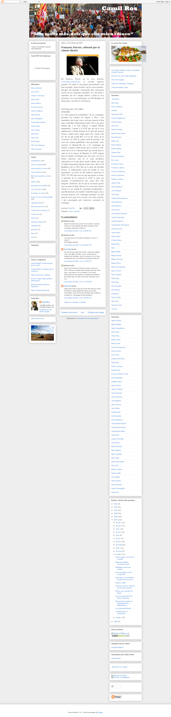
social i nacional (74, 211)
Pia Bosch (115, 294)
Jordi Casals (115, 412)
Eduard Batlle (116, 148)
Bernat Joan (115, 343)
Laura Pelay (35, 130)
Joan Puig (115, 194)
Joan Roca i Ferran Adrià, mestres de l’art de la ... (124, 578)
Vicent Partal (116, 481)
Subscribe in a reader (120, 667)
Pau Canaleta (116, 286)
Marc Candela (116, 454)
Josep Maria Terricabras (120, 225)
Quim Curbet (116, 297)
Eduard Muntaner (117, 156)
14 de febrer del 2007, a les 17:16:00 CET (78, 282)
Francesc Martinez (118, 171)
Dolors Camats (116, 366)
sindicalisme (35, 161)
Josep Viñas (115, 232)
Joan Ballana (116, 401)
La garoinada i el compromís (121, 612)
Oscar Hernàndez (117, 462)
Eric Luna (114, 160)
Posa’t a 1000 (120, 583)
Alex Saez (115, 103)
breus (33, 233)
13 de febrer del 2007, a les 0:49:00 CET (78, 245)
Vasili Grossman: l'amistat (40, 275)
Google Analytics (117, 647)
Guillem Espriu (116, 382)
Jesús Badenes (117, 187)
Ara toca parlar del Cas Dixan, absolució (123, 597)
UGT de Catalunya (38, 145)
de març (119, 551)
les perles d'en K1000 (39, 185)
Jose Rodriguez (37, 118)
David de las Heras (118, 133)
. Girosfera (115, 99)
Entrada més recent (69, 312)
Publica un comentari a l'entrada (75, 302)
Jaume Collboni (36, 111)
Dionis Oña (35, 99)
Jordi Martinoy (116, 202)
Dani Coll (114, 126)
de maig (119, 545)
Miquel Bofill (115, 252)
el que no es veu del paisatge (42, 197)
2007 (116, 520)
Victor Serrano (36, 149)
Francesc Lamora (117, 168)
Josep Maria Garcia (118, 427)
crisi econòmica (36, 172)
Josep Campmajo (117, 217)
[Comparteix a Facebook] (91, 208)
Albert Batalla (116, 324)
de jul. (118, 538)
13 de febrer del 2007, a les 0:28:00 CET (78, 231)
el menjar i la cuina (38, 193)
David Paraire (116, 137)
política (33, 182)
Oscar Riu (34, 138)
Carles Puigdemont (118, 118)
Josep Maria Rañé (118, 431)
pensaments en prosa (39, 168)
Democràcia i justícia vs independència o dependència (124, 603)
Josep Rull (115, 435)
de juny (119, 541)
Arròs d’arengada (117, 80)
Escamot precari (37, 107)
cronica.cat (35, 214)
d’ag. (118, 535)
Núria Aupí (115, 278)
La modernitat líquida (123, 608)
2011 (116, 507)
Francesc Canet (117, 164)
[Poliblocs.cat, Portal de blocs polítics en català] (120, 633)
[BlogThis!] (87, 208)
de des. (119, 522)
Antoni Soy (115, 336)
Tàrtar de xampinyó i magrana (122, 83)
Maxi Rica (34, 134)
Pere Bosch (115, 290)
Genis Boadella (116, 378)
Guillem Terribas (117, 179)
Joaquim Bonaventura (119, 198)
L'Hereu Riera (116, 240)
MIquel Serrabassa (118, 267)
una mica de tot (36, 189)
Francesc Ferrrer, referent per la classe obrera (125, 587)
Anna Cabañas (116, 107)
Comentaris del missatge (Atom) (88, 318)
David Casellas (116, 129)
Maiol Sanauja (116, 446)
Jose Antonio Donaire (119, 213)
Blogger (100, 712)
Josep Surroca (116, 229)
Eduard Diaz (115, 152)
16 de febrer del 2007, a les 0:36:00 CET (78, 298)
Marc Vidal (115, 458)
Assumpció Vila (116, 114)
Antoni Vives (115, 340)
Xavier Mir (115, 492)
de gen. (119, 617)
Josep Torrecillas (117, 439)
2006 (116, 621)
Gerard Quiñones (117, 175)
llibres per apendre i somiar (41, 176)
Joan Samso (35, 115)
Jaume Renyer (116, 393)
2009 (116, 513)
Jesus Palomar (116, 397)
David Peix (115, 362)
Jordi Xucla (115, 210)
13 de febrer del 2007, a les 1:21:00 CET (78, 261)
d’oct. (118, 529)
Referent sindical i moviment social (122, 563)
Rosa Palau (35, 141)
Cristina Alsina (116, 122)
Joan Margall (116, 190)
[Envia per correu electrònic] (84, 208)
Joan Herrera (116, 404)
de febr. (119, 554)
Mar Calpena (116, 450)
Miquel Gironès (116, 259)
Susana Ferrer (116, 305)
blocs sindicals (36, 88)
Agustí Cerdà (116, 320)
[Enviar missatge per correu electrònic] (80, 208)
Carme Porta (116, 351)
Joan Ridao (115, 408)
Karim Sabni (35, 126)
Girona (33, 218)
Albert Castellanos (118, 328)
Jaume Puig (115, 183)
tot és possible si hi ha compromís (123, 573)
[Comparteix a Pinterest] (93, 208)
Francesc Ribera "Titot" (119, 374)
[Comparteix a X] (89, 208)
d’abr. (118, 548)
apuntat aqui (116, 658)
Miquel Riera (116, 263)
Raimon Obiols (116, 469)
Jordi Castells (116, 416)
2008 (116, 516)
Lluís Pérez (115, 442)
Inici (82, 312)
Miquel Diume (116, 255)
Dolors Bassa (36, 103)
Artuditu (114, 110)
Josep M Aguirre (117, 221)
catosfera (34, 226)
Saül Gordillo (116, 473)
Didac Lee (115, 141)
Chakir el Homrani (37, 96)
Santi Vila (114, 301)
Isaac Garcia (116, 385)
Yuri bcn (114, 309)
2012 (116, 504)
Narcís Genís (116, 271)
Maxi (113, 248)
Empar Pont (115, 370)
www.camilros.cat (37, 318)
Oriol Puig (115, 282)
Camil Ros (67, 249)
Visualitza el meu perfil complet (45, 310)
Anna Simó (115, 332)
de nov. (119, 526)
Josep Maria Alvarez (38, 122)
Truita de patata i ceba (119, 87)
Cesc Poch (35, 92)
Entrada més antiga (96, 312)
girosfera (34, 229)
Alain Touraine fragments (40, 290)
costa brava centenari (39, 210)
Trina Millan (115, 477)
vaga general (36, 203)
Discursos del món (38, 206)
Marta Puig (115, 244)
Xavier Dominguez (118, 488)
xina (32, 237)
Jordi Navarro (116, 206)
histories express (37, 222)
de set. (118, 532)
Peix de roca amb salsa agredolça (123, 76)
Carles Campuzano (118, 347)
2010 (116, 510)
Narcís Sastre (116, 274)
